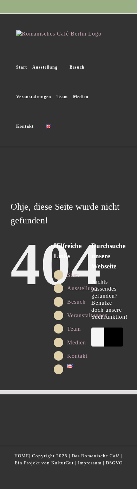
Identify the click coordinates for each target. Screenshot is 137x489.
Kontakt (77, 356)
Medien (76, 342)
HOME (21, 455)
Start (73, 275)
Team (74, 329)
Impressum (90, 462)
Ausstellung (82, 288)
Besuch (76, 302)
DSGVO (114, 462)
